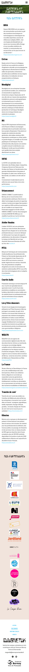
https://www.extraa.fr (8, 80)
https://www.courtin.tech (9, 299)
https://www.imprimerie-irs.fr (10, 154)
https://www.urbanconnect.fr (10, 218)
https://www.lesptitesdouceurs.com (12, 330)
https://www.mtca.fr (8, 275)
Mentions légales (14, 631)
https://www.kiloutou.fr (8, 443)
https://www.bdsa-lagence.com (13, 55)
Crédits (14, 634)
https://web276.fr (7, 360)
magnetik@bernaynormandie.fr (14, 652)
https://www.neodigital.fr (9, 116)
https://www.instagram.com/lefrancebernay (15, 388)
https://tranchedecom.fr (15, 411)
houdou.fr (12, 243)
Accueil (14, 625)
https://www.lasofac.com (9, 186)
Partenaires (14, 628)
